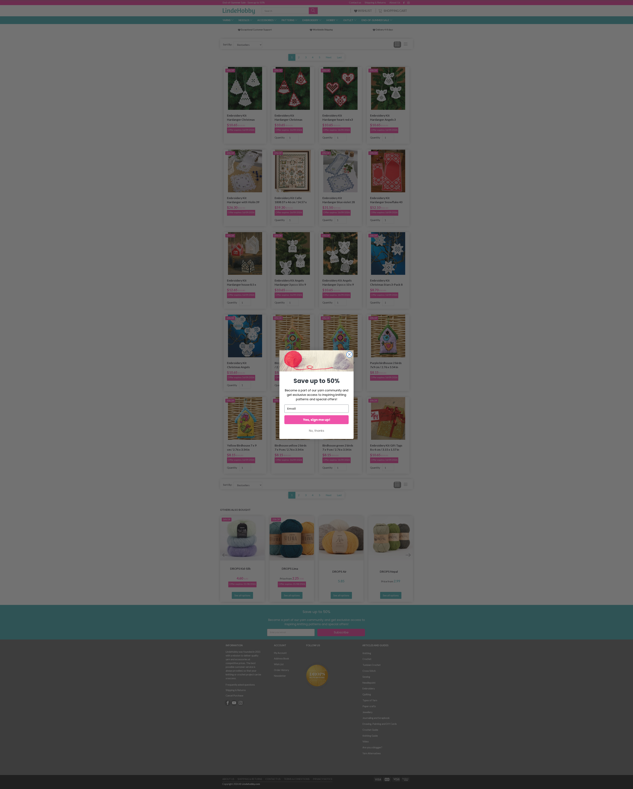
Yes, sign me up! (316, 419)
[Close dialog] (349, 354)
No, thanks (316, 431)
